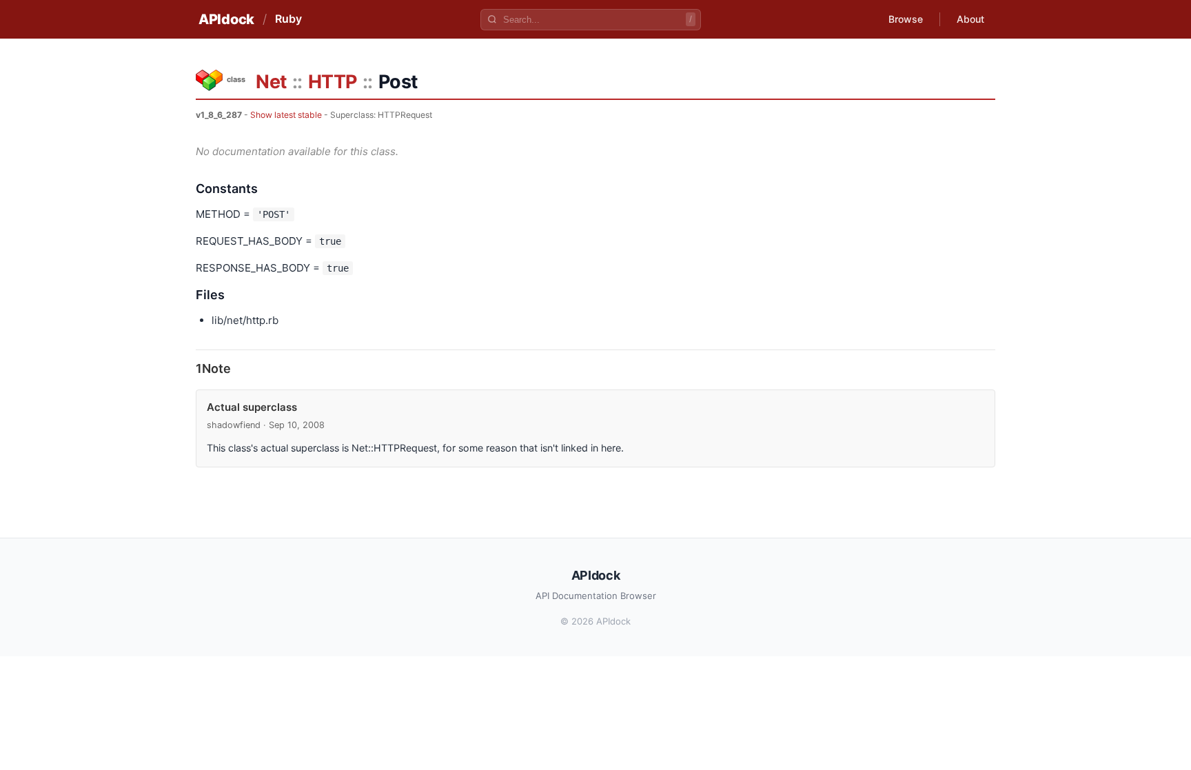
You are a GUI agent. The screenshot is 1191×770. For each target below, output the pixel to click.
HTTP (332, 81)
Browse (905, 19)
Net (271, 81)
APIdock (226, 19)
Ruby (288, 19)
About (970, 19)
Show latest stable (286, 115)
